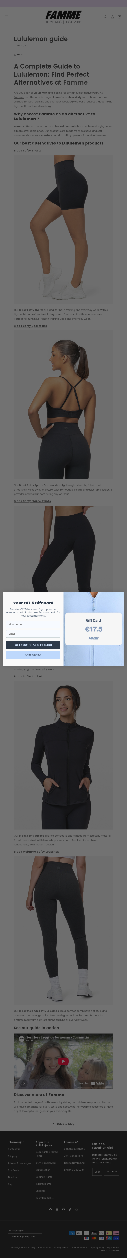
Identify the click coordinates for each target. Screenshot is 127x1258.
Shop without (33, 655)
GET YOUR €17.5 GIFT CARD (33, 645)
